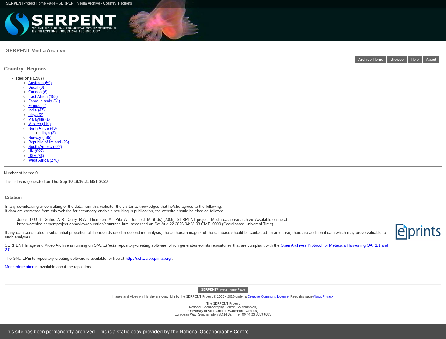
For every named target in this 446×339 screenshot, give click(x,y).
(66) (36, 155)
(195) (39, 137)
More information (19, 267)
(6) (37, 92)
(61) (44, 101)
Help (415, 59)
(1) (37, 105)
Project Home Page (31, 3)
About (431, 59)
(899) (36, 151)
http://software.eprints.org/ (149, 258)
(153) (43, 96)
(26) (48, 142)
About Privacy (323, 296)
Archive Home (370, 59)
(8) (36, 87)
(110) (39, 124)
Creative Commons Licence (268, 296)
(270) (43, 160)
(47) (36, 110)
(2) (35, 114)
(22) (45, 146)
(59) (40, 82)
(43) (42, 128)
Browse (397, 59)
